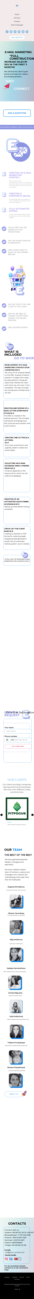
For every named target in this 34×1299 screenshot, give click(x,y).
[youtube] (27, 31)
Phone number (10, 736)
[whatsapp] (11, 31)
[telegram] (7, 31)
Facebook (14, 1277)
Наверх (16, 1289)
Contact (17, 21)
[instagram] (23, 31)
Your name (9, 728)
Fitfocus (10, 822)
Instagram (7, 1277)
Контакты (17, 1279)
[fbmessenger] (19, 31)
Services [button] (17, 18)
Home (17, 14)
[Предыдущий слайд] (1, 815)
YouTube (21, 1277)
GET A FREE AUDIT (18, 746)
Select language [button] (17, 25)
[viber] (15, 31)
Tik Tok (28, 1277)
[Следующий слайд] (32, 815)
